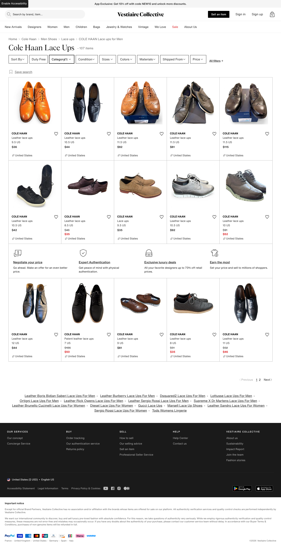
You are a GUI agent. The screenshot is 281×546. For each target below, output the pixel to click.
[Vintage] (151, 26)
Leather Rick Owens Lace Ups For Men (93, 400)
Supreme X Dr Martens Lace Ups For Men (225, 400)
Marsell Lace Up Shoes (184, 405)
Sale (175, 27)
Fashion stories (235, 460)
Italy (71, 540)
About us (232, 438)
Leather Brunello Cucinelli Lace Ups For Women (48, 405)
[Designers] (44, 26)
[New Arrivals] (24, 26)
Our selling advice (130, 444)
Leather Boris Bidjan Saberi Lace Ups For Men (60, 395)
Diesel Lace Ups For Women (111, 405)
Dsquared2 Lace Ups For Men (182, 395)
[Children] (90, 26)
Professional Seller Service (136, 455)
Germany (53, 540)
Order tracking (75, 438)
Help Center (180, 438)
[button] (272, 14)
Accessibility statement (21, 488)
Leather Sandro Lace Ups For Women (236, 405)
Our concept (15, 438)
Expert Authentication (94, 262)
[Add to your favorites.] (56, 133)
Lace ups (67, 39)
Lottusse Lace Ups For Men (231, 395)
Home (13, 39)
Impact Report (235, 449)
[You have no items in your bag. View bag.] (272, 14)
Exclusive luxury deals (160, 262)
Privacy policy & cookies (85, 488)
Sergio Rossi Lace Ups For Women (120, 410)
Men (67, 27)
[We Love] (169, 26)
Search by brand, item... (28, 14)
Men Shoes (49, 39)
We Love (160, 27)
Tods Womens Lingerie (169, 410)
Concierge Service (18, 444)
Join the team (235, 455)
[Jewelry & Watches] (134, 26)
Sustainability (234, 444)
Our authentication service (83, 444)
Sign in (241, 14)
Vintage (143, 27)
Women (52, 27)
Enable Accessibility (14, 4)
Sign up (257, 14)
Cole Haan (28, 39)
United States (40, 540)
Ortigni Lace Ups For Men (39, 400)
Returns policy (75, 449)
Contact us (180, 444)
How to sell (126, 438)
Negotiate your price (27, 262)
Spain (64, 540)
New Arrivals (13, 27)
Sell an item (218, 14)
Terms (64, 488)
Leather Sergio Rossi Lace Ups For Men (158, 400)
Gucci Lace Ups (150, 405)
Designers (34, 27)
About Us (190, 27)
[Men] (72, 26)
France (8, 540)
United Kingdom (22, 540)
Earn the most (220, 262)
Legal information (48, 488)
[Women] (60, 26)
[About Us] (199, 26)
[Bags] (103, 26)
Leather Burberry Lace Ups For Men (127, 395)
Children (81, 27)
